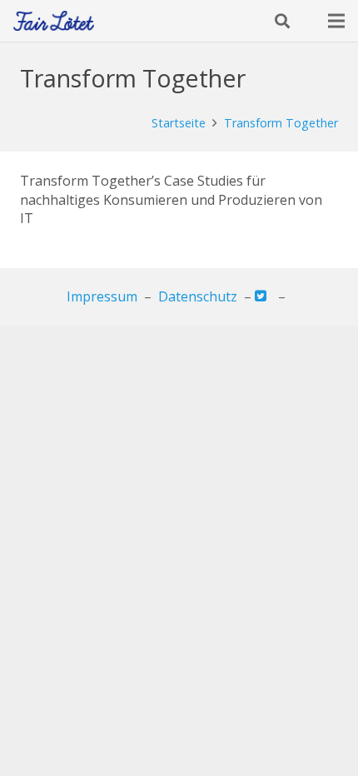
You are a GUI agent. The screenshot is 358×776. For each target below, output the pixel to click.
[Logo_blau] (53, 21)
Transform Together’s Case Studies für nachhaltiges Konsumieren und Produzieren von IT (171, 199)
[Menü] (336, 21)
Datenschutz (197, 296)
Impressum (102, 296)
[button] (282, 21)
